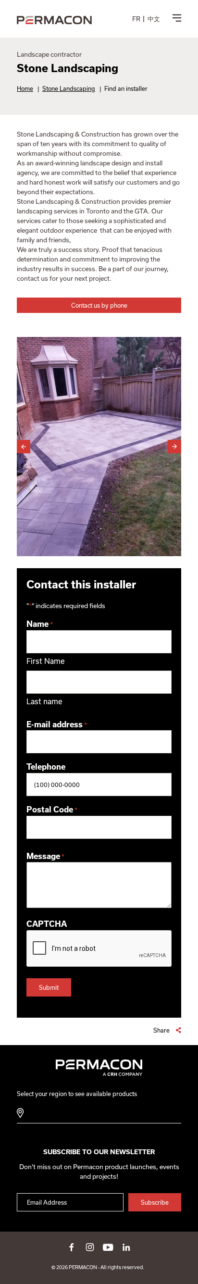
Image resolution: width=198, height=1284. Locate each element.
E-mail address (56, 724)
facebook (71, 1247)
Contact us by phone (99, 305)
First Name (45, 661)
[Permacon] (54, 20)
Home (25, 88)
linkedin (126, 1247)
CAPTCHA (46, 924)
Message (45, 856)
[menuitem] (136, 18)
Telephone (45, 766)
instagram (90, 1247)
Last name (44, 701)
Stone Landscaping (68, 88)
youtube (108, 1247)
